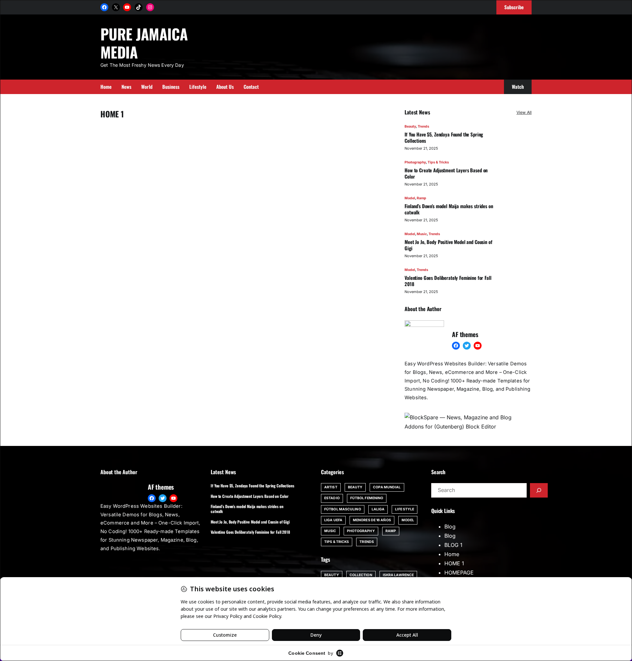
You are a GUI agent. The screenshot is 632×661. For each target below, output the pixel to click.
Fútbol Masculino (342, 509)
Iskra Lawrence (398, 575)
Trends (423, 126)
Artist (330, 487)
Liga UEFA (333, 520)
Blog (450, 526)
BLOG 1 (453, 545)
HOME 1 (454, 563)
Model (410, 198)
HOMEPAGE (459, 572)
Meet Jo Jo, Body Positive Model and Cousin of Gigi (448, 245)
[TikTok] (139, 7)
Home (451, 554)
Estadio (332, 498)
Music (422, 234)
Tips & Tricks (438, 162)
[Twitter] (467, 346)
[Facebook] (104, 7)
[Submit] (539, 490)
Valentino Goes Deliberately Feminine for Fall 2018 (448, 281)
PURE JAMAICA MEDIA (144, 43)
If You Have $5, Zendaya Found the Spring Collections (444, 137)
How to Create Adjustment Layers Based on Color (446, 173)
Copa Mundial (387, 487)
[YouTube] (127, 7)
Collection (361, 575)
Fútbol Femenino (366, 498)
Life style (404, 509)
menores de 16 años (372, 520)
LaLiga (378, 509)
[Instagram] (150, 7)
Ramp (421, 198)
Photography (415, 162)
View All (524, 112)
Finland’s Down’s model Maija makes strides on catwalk (449, 209)
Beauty (410, 126)
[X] (116, 7)
